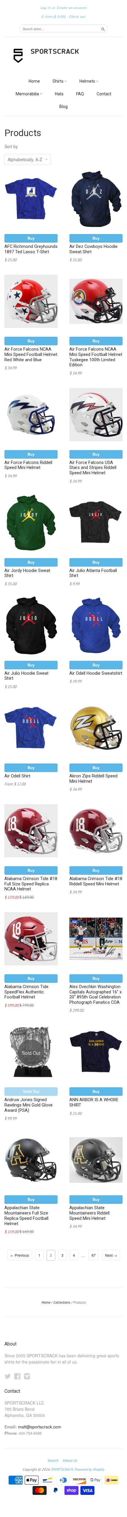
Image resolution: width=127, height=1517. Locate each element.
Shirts (58, 81)
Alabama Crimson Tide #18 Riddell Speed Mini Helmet (95, 881)
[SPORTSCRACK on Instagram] (27, 1376)
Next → (111, 1255)
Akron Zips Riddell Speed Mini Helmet (93, 778)
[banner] (63, 56)
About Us (69, 1461)
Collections (61, 1302)
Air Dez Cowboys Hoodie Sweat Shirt (93, 249)
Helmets (87, 81)
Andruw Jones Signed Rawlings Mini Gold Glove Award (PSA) (28, 1105)
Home (34, 81)
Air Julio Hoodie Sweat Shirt (26, 676)
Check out (77, 16)
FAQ (80, 93)
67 (94, 1255)
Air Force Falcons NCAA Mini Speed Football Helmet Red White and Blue (30, 354)
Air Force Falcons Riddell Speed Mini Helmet (28, 465)
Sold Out (31, 1091)
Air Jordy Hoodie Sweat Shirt (27, 573)
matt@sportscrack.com (39, 1427)
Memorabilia (28, 93)
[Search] (103, 28)
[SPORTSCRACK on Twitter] (7, 1376)
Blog (63, 106)
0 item (53, 16)
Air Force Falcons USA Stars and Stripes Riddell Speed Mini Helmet (92, 468)
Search (52, 1461)
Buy (31, 238)
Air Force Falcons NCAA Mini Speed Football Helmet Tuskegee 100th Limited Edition (95, 356)
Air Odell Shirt (17, 776)
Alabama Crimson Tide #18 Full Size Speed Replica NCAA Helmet (30, 884)
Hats (59, 93)
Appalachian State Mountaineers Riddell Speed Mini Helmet (89, 1213)
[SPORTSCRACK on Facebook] (17, 1376)
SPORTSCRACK (62, 1469)
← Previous (19, 1255)
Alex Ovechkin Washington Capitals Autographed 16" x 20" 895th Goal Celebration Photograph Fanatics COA (95, 994)
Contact (104, 93)
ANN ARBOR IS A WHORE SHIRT (93, 1102)
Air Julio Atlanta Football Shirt (93, 573)
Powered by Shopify (89, 1469)
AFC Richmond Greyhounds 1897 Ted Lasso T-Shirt (31, 249)
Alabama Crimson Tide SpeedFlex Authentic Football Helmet (26, 992)
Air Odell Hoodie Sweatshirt (95, 673)
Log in (45, 8)
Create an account (72, 8)
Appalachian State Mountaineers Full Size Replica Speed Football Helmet (26, 1215)
